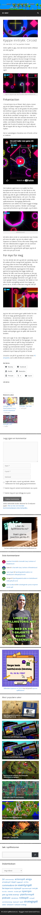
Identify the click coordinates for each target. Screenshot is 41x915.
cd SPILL (26, 882)
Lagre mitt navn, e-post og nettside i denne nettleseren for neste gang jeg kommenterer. (20, 482)
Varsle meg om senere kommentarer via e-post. (21, 488)
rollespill (23, 897)
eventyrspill (25, 885)
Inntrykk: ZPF (7, 424)
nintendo (10, 891)
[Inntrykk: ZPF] (10, 419)
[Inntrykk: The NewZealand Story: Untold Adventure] (10, 401)
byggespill (20, 882)
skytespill (16, 902)
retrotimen (14, 898)
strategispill (31, 901)
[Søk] (35, 854)
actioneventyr (9, 879)
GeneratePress (34, 912)
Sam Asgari (10, 572)
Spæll (21, 902)
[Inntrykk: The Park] (26, 401)
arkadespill (6, 882)
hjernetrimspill (26, 888)
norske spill (17, 891)
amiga (29, 879)
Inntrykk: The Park (25, 406)
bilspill (13, 882)
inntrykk (35, 888)
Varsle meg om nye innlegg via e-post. (18, 493)
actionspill (20, 879)
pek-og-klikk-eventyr (10, 894)
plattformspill (27, 894)
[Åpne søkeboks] (38, 13)
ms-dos (4, 891)
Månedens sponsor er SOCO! (13, 688)
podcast (6, 897)
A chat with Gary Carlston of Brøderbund (24, 567)
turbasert (10, 905)
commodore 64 (9, 885)
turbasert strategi (20, 905)
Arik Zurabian (11, 585)
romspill (31, 898)
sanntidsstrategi (7, 902)
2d (3, 879)
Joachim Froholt (24, 44)
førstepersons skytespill (11, 888)
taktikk (4, 905)
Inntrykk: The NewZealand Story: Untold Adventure (9, 408)
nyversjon (27, 891)
